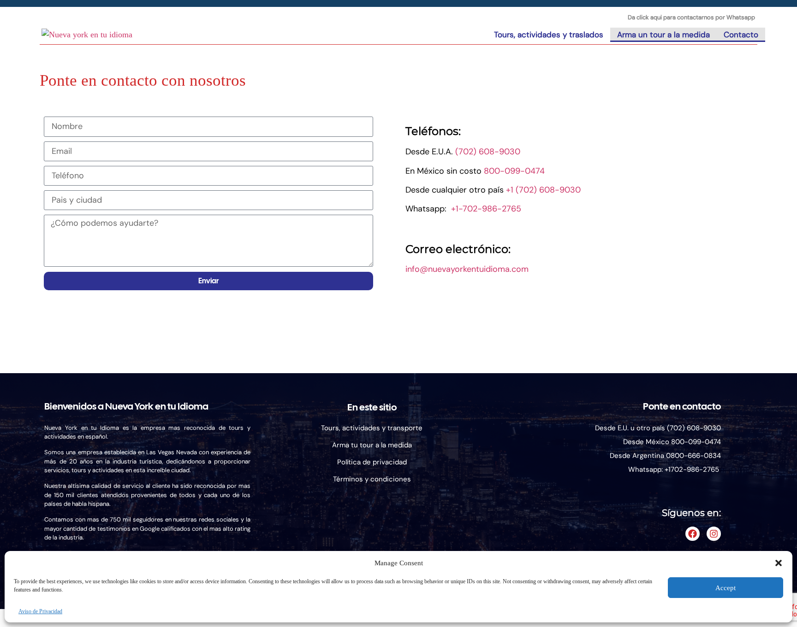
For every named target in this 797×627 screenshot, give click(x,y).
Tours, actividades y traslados (548, 34)
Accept (725, 588)
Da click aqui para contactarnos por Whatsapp (691, 17)
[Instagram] (714, 534)
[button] (778, 563)
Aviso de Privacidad (40, 611)
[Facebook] (692, 534)
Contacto (741, 34)
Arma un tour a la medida (663, 34)
